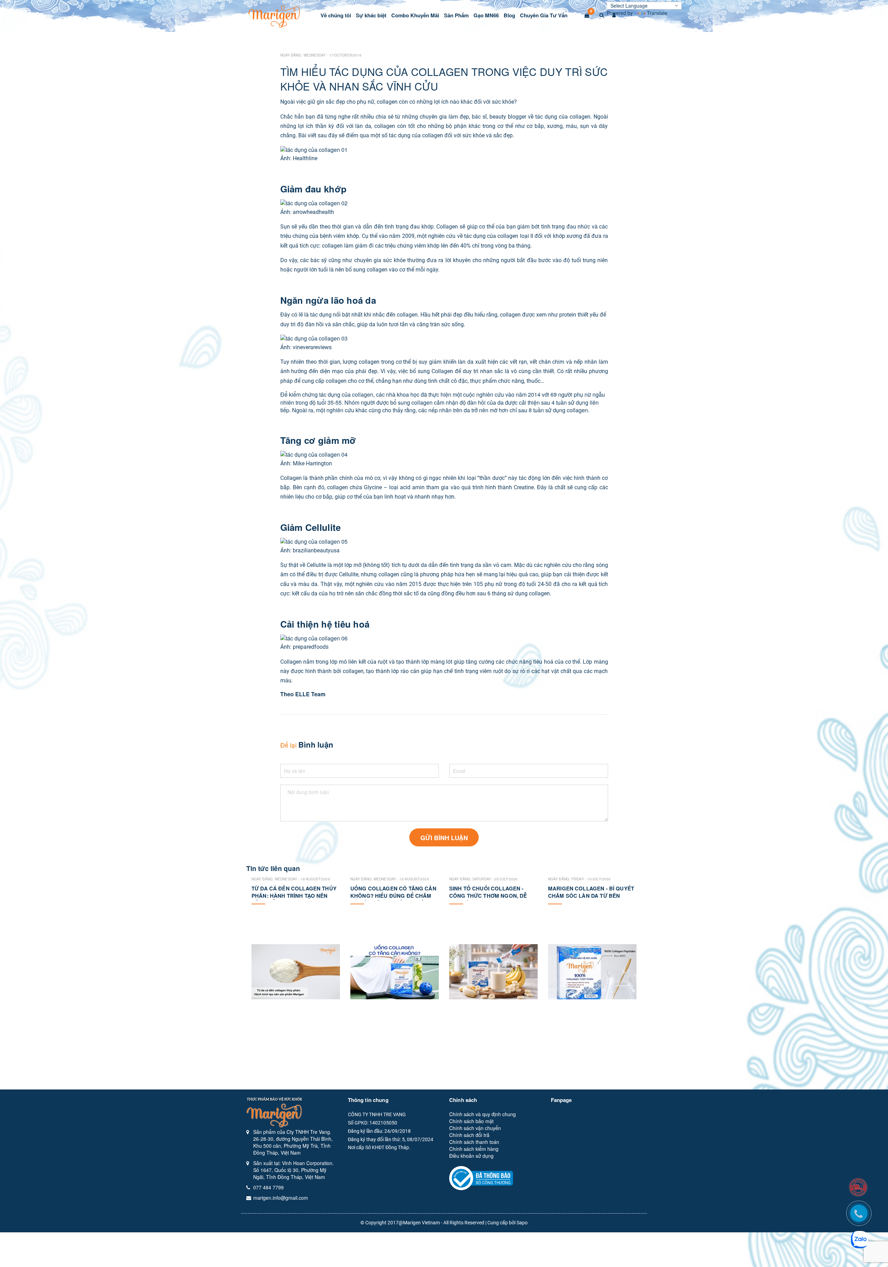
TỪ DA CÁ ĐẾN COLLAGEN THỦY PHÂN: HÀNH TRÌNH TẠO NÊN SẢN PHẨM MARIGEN (293, 896)
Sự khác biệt (371, 15)
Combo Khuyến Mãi (415, 15)
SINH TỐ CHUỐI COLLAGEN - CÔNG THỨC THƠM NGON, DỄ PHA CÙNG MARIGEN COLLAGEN (492, 896)
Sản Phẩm (456, 15)
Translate (657, 12)
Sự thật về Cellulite (303, 565)
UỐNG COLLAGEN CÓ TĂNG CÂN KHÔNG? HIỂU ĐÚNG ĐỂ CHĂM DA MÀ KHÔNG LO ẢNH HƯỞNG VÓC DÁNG (393, 899)
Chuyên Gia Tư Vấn (543, 15)
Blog (509, 15)
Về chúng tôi (336, 15)
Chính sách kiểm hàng (473, 1148)
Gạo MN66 (486, 15)
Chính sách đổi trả (469, 1134)
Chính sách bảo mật (471, 1121)
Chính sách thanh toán (474, 1141)
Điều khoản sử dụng (471, 1155)
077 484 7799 (268, 1187)
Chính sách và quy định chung (482, 1114)
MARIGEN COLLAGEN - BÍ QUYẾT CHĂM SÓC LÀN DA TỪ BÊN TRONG (591, 896)
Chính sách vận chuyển (475, 1127)
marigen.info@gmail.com (280, 1197)
